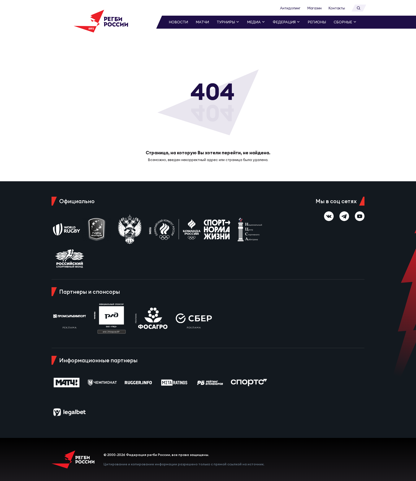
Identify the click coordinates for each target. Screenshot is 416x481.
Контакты (336, 8)
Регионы (317, 22)
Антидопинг (290, 8)
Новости (178, 22)
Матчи (202, 22)
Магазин (314, 8)
